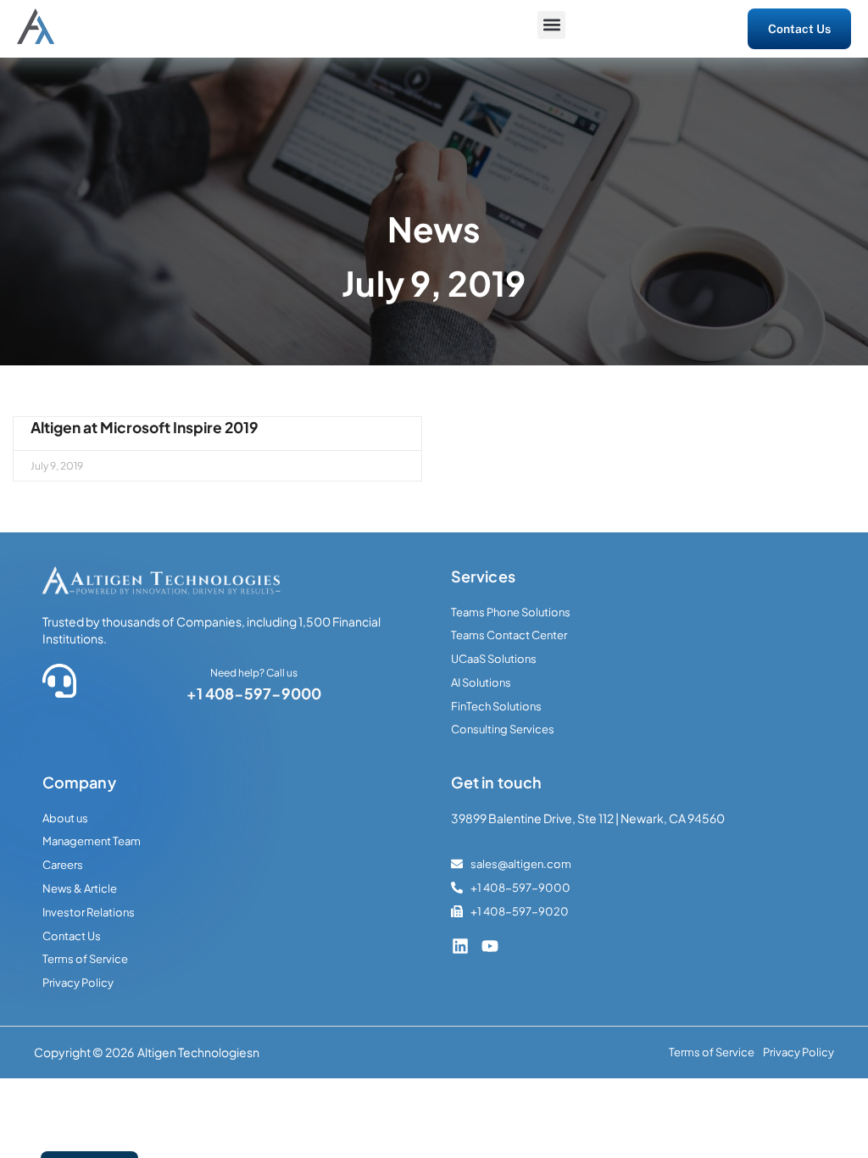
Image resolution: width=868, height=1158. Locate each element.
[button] (551, 25)
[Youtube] (490, 946)
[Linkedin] (460, 946)
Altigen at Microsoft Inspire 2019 (145, 427)
